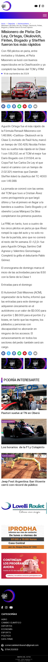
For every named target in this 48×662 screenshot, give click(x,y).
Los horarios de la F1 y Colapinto (23, 447)
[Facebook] (3, 106)
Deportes (6, 626)
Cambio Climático (11, 622)
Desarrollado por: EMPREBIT (24, 660)
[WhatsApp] (19, 106)
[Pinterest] (25, 106)
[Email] (35, 106)
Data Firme (7, 639)
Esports (6, 632)
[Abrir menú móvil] (45, 15)
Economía (6, 629)
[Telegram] (30, 106)
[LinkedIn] (14, 106)
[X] (9, 106)
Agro (4, 619)
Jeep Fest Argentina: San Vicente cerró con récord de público (23, 483)
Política (6, 636)
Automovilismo (8, 387)
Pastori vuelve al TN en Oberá (20, 413)
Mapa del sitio (24, 657)
